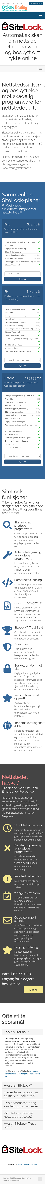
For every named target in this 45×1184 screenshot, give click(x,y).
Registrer (23, 3)
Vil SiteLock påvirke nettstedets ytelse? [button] (18, 1114)
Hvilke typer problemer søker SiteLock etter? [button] (21, 1094)
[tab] (22, 1032)
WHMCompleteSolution (27, 1164)
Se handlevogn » (36, 3)
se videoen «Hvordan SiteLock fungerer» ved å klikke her (22, 1074)
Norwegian (5, 3)
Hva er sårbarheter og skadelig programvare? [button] (21, 1104)
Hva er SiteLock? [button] (16, 1032)
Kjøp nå (22, 279)
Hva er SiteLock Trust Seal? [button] (20, 1125)
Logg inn (15, 3)
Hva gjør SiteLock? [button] (18, 1085)
